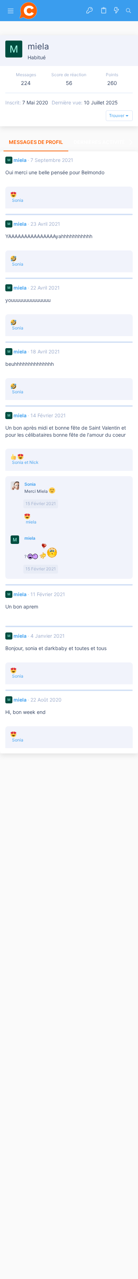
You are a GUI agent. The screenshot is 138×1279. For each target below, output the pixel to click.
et (25, 462)
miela (20, 160)
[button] (11, 11)
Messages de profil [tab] (36, 142)
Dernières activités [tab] (101, 142)
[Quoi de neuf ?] (116, 11)
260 (112, 83)
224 (26, 83)
